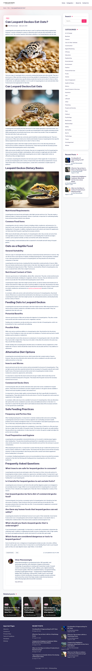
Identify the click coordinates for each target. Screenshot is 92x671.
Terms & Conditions (8, 636)
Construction (68, 45)
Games (67, 77)
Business (67, 36)
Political (67, 114)
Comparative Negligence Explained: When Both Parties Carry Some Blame (78, 179)
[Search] (84, 21)
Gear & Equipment (70, 80)
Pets (8, 18)
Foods (67, 73)
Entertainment (69, 61)
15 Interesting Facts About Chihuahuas (29, 610)
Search (68, 16)
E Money (67, 52)
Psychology (68, 117)
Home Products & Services (72, 89)
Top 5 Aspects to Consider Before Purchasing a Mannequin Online (45, 655)
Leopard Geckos (9, 552)
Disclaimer (6, 638)
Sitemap (5, 641)
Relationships (69, 123)
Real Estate (68, 120)
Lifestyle (67, 98)
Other (66, 102)
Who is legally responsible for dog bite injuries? (52, 610)
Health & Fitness (69, 83)
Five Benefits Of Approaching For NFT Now (77, 159)
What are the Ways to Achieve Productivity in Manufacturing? (78, 189)
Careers (67, 39)
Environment (68, 64)
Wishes (67, 145)
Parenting (68, 105)
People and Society (70, 108)
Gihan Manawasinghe (23, 560)
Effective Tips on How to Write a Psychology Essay (78, 169)
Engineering (68, 58)
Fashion (67, 67)
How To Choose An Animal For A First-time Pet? (12, 610)
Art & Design (68, 33)
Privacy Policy (7, 634)
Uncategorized (69, 142)
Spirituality (68, 130)
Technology (68, 136)
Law (66, 95)
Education (68, 55)
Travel (67, 139)
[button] (19, 582)
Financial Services (70, 70)
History (67, 86)
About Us (5, 629)
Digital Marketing (69, 49)
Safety (67, 126)
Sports (67, 133)
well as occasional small (35, 288)
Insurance (67, 92)
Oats (17, 552)
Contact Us (6, 631)
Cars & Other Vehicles (71, 42)
